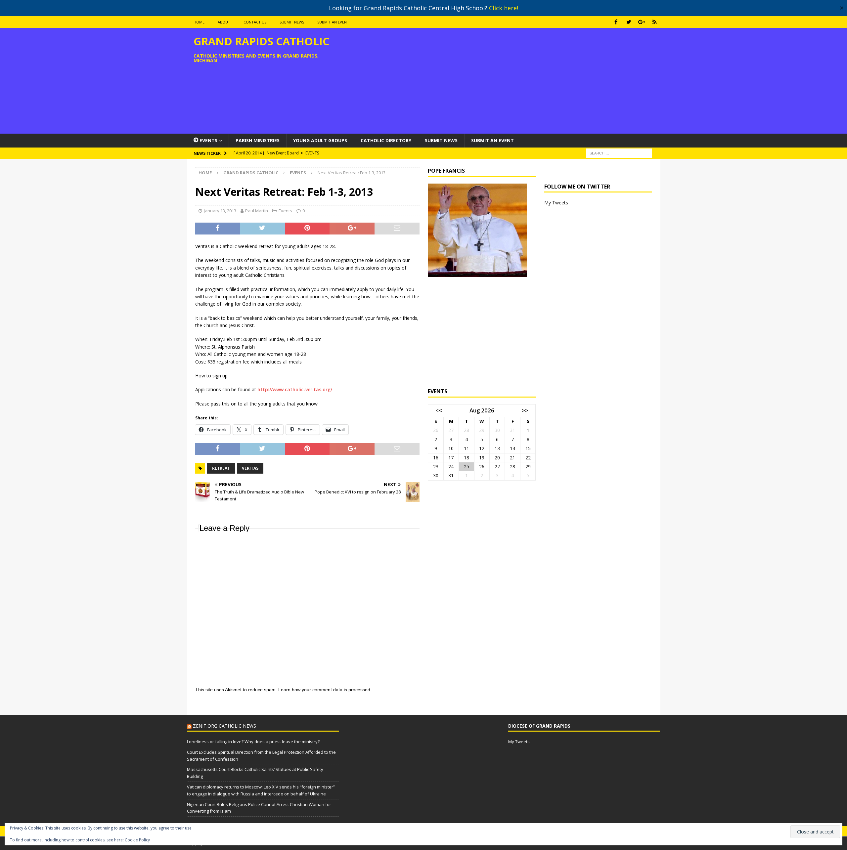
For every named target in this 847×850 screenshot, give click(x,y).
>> (525, 410)
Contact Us (255, 22)
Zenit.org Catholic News (224, 726)
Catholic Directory (386, 140)
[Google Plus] (641, 22)
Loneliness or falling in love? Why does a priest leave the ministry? (253, 741)
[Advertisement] (500, 80)
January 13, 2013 (220, 211)
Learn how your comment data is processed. (325, 689)
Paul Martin (256, 211)
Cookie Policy (137, 840)
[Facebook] (616, 22)
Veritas (250, 468)
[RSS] (654, 22)
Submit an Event (333, 22)
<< (438, 410)
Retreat (221, 468)
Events (285, 211)
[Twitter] (629, 22)
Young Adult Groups (320, 140)
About (224, 22)
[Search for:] (619, 152)
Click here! (503, 8)
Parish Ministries (258, 140)
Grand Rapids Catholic (250, 173)
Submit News (292, 22)
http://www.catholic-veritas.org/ (294, 389)
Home (199, 22)
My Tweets (556, 202)
